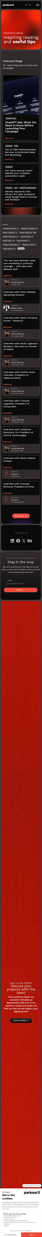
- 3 (27, 237)
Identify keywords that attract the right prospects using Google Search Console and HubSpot (21, 195)
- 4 (10, 232)
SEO (16, 188)
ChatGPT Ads (11, 118)
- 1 (10, 228)
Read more (9, 138)
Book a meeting (20, 1020)
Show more (19, 516)
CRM (16, 146)
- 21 (8, 241)
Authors (5, 224)
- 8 (29, 228)
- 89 (27, 232)
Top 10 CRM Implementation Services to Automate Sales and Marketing (20, 152)
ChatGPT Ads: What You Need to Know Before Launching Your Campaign (20, 127)
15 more (21, 248)
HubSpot (9, 146)
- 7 (11, 245)
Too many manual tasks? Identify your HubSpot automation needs (18, 173)
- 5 (10, 237)
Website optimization (28, 188)
